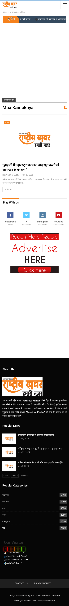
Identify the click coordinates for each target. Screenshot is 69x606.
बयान (4, 514)
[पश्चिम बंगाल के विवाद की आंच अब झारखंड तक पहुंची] (9, 466)
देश (3, 508)
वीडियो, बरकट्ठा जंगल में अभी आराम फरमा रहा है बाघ (40, 448)
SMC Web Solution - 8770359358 (45, 595)
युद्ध (3, 528)
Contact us (21, 583)
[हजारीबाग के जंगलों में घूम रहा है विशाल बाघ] (9, 438)
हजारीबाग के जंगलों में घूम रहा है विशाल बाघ (36, 435)
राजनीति (5, 495)
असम (7, 122)
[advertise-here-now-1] (34, 253)
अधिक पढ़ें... (9, 189)
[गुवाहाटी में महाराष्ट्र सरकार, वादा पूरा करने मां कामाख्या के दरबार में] (34, 139)
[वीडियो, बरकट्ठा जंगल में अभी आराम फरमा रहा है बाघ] (9, 452)
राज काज (5, 501)
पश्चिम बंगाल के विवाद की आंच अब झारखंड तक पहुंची (40, 462)
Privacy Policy (42, 583)
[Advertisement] (34, 59)
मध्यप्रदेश (6, 521)
